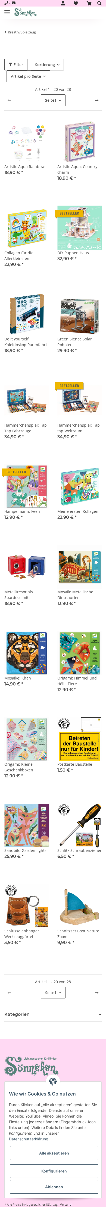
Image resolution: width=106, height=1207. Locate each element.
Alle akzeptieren (54, 1153)
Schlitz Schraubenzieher (79, 850)
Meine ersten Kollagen (77, 511)
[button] (63, 3)
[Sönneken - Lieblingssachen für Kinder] (25, 13)
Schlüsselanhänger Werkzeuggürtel (21, 933)
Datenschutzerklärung (28, 1139)
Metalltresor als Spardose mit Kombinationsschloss (23, 594)
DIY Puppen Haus (73, 252)
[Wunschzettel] (75, 3)
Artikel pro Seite (26, 76)
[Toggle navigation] (7, 10)
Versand (65, 1204)
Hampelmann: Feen (22, 511)
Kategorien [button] (17, 1014)
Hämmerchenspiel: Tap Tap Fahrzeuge (25, 428)
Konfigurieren (54, 1171)
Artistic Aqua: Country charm (77, 169)
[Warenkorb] (89, 3)
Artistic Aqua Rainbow (24, 166)
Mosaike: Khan (17, 678)
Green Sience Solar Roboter (74, 341)
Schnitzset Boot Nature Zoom (78, 933)
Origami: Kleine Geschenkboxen (18, 767)
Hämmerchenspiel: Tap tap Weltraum (78, 428)
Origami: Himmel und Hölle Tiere (77, 680)
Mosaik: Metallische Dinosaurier (75, 594)
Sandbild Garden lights (25, 850)
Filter (18, 64)
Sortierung (45, 64)
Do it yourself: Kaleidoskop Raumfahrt (25, 341)
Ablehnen (54, 1186)
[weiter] (97, 100)
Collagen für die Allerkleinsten (18, 255)
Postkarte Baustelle (74, 764)
